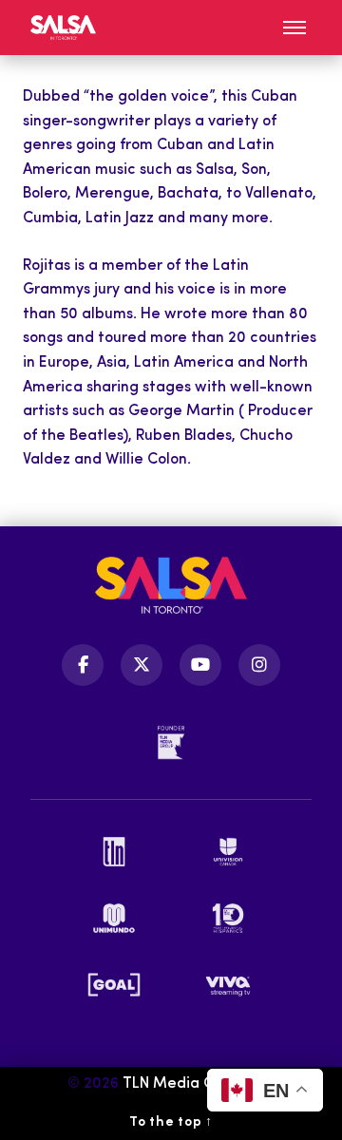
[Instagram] (259, 665)
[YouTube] (200, 665)
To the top (170, 1122)
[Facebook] (83, 665)
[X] (141, 665)
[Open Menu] (294, 27)
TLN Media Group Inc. (199, 1084)
